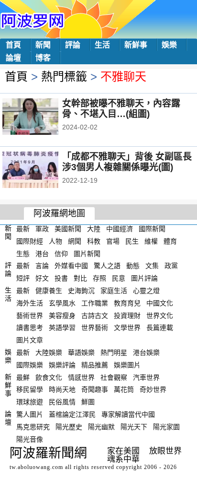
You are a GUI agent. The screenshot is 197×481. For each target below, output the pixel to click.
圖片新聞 (87, 253)
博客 (43, 58)
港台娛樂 (146, 352)
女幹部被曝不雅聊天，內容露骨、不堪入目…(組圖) (121, 108)
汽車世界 (146, 377)
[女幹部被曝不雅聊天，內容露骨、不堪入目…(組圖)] (43, 117)
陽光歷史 (68, 427)
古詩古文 (94, 315)
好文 (42, 278)
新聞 (43, 45)
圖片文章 (29, 340)
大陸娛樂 (48, 352)
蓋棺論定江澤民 (72, 414)
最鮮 (23, 377)
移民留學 (29, 389)
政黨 (171, 266)
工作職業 (94, 303)
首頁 (13, 45)
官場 (113, 241)
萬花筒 (124, 389)
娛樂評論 (62, 365)
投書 (61, 278)
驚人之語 (107, 266)
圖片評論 (144, 278)
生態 (23, 253)
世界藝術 (94, 327)
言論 (42, 266)
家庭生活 (113, 290)
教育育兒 (127, 303)
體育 (170, 241)
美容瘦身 (62, 315)
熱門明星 (113, 352)
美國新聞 (68, 229)
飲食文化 (48, 377)
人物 (55, 241)
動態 (133, 266)
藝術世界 (29, 315)
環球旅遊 (29, 402)
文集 (152, 266)
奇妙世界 (153, 389)
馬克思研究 (33, 427)
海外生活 (29, 303)
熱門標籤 (64, 76)
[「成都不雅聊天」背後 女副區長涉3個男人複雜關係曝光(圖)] (43, 171)
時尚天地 (62, 389)
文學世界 (127, 327)
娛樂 (169, 45)
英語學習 (62, 327)
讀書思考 (29, 327)
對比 (80, 278)
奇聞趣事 (94, 389)
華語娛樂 (81, 352)
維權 (151, 241)
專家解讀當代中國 (128, 414)
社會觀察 (113, 377)
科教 (93, 241)
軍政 (42, 229)
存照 (99, 278)
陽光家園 (166, 427)
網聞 (74, 241)
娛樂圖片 (127, 365)
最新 (23, 229)
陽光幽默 (101, 427)
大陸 (93, 229)
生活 (102, 45)
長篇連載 (159, 327)
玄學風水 (62, 303)
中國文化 (159, 303)
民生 (132, 241)
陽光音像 (29, 439)
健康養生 (48, 290)
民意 (118, 278)
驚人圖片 (29, 414)
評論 (72, 45)
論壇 (13, 58)
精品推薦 (94, 365)
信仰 (61, 253)
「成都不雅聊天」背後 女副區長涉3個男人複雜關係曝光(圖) (127, 162)
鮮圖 (88, 402)
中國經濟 (119, 229)
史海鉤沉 (81, 290)
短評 (23, 278)
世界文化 (159, 315)
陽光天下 (133, 427)
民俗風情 (62, 402)
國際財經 (29, 241)
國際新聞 (152, 229)
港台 (42, 253)
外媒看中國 (71, 266)
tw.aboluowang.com (36, 467)
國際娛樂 (29, 365)
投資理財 (127, 315)
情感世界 (81, 377)
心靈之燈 (146, 290)
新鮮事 (135, 45)
